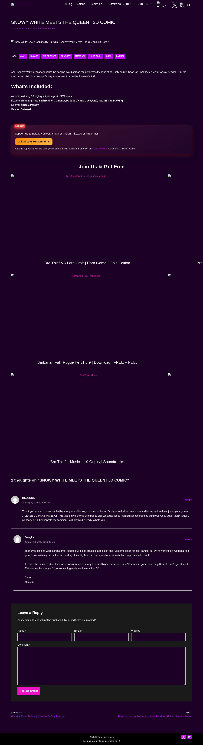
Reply (188, 500)
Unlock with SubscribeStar (34, 141)
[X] (174, 5)
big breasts (49, 56)
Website (135, 630)
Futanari (80, 56)
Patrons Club (34, 28)
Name (21, 630)
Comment (23, 644)
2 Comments (17, 28)
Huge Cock (95, 56)
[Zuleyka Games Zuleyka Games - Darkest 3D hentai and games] (25, 5)
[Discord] (182, 5)
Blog (68, 4)
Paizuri (120, 56)
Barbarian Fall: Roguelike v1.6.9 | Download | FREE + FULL (87, 362)
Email (78, 630)
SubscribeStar (99, 148)
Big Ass (34, 56)
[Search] (188, 5)
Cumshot (65, 56)
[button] (86, 3)
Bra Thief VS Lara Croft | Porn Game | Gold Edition (87, 263)
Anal (23, 56)
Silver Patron (48, 28)
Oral (108, 56)
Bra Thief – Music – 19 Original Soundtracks (87, 462)
